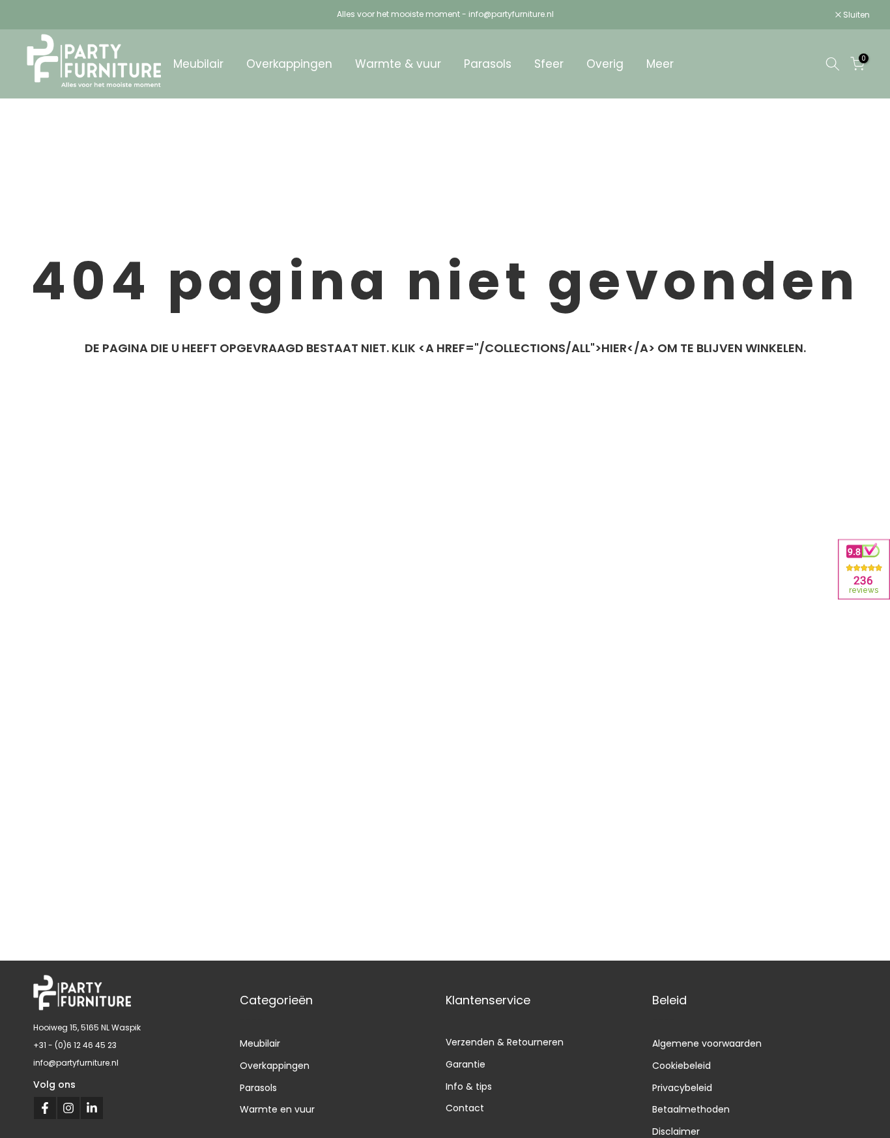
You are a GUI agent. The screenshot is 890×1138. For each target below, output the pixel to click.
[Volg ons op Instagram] (68, 1108)
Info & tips (469, 1086)
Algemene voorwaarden (707, 1043)
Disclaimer (676, 1131)
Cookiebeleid (681, 1065)
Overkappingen (289, 64)
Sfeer (549, 64)
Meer (660, 64)
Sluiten (40, 15)
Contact (465, 1108)
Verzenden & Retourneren (505, 1042)
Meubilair (198, 64)
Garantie (465, 1064)
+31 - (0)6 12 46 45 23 (75, 1045)
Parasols (487, 64)
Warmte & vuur (398, 64)
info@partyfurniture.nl (76, 1062)
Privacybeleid (682, 1087)
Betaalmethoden (691, 1109)
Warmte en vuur (277, 1109)
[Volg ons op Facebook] (45, 1108)
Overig (605, 64)
